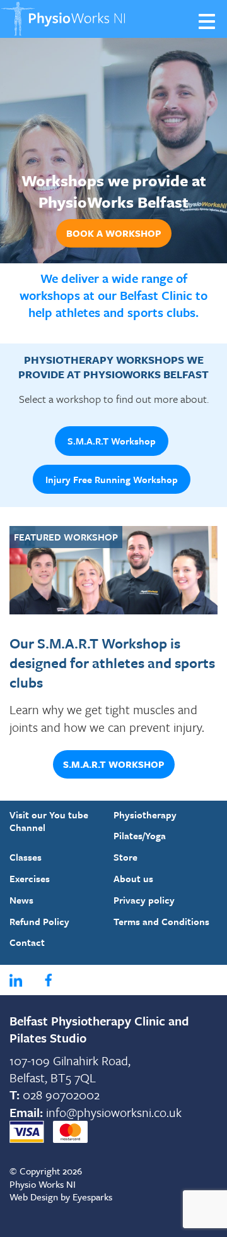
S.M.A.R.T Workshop (111, 441)
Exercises (29, 878)
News (21, 900)
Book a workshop (113, 233)
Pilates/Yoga (140, 835)
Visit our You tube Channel (48, 821)
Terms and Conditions (161, 921)
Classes (25, 857)
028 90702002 (61, 1094)
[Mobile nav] (208, 20)
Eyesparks (92, 1197)
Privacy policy (144, 900)
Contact (27, 942)
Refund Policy (39, 921)
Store (125, 857)
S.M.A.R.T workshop (114, 764)
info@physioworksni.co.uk (114, 1112)
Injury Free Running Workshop (111, 479)
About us (133, 878)
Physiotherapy (145, 815)
